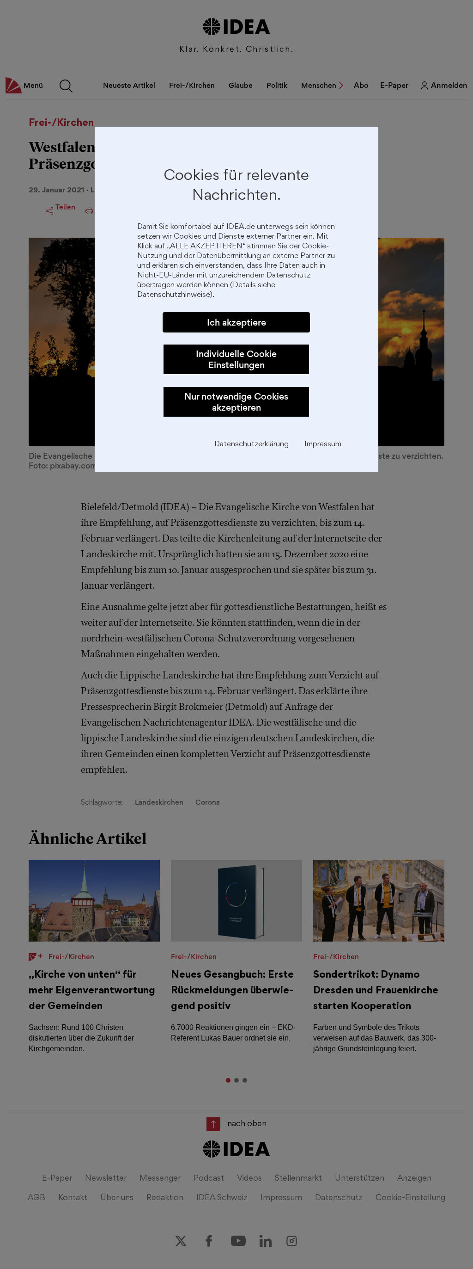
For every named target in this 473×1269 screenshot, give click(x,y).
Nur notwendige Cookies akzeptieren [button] (236, 402)
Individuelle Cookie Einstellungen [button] (236, 359)
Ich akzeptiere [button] (236, 322)
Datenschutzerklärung (251, 444)
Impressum (322, 444)
